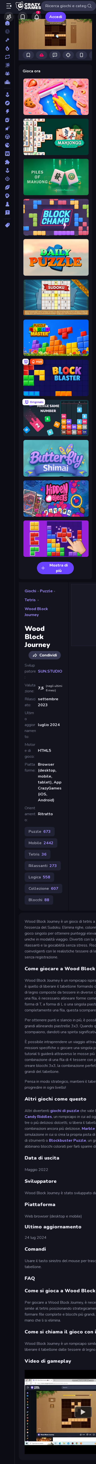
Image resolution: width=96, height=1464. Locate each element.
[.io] (7, 145)
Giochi (30, 591)
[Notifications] (36, 17)
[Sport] (7, 187)
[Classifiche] (7, 82)
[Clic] (7, 128)
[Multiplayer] (7, 73)
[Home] (7, 23)
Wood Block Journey (36, 612)
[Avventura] (7, 103)
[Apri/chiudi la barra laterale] (9, 6)
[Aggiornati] (7, 57)
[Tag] (7, 225)
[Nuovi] (7, 40)
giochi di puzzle (64, 1110)
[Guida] (7, 137)
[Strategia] (7, 195)
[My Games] (23, 17)
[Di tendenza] (7, 48)
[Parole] (7, 153)
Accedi (55, 17)
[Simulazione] (7, 170)
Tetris (30, 600)
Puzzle (46, 591)
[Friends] (9, 17)
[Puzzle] (7, 162)
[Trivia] (7, 212)
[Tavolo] (7, 204)
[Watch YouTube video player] (83, 1412)
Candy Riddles (38, 1116)
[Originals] (7, 65)
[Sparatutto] (7, 179)
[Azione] (7, 111)
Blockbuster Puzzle (67, 1140)
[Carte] (7, 120)
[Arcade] (7, 94)
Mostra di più (58, 568)
